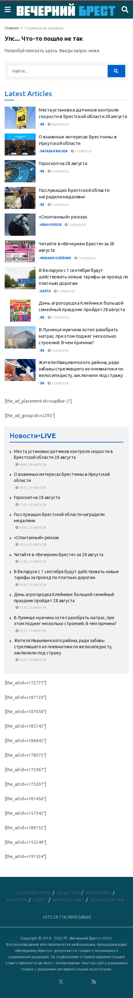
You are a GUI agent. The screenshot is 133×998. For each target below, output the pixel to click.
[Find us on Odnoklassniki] (52, 982)
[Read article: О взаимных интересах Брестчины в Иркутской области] (20, 144)
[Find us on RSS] (94, 982)
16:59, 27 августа (32, 527)
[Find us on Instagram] (77, 982)
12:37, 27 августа (32, 630)
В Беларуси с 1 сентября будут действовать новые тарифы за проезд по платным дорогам (83, 277)
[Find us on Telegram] (69, 982)
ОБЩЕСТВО (68, 892)
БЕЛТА (45, 291)
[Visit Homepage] (66, 9)
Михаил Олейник (55, 258)
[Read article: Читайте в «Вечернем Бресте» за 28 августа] (20, 251)
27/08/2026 (83, 151)
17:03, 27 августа (32, 504)
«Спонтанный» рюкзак (63, 216)
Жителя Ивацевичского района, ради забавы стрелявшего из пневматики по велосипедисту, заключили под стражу (81, 369)
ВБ (42, 124)
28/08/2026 (60, 124)
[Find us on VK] (44, 982)
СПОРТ (40, 900)
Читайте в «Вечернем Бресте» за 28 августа (58, 554)
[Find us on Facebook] (35, 982)
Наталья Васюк (54, 151)
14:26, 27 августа (32, 584)
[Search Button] (125, 9)
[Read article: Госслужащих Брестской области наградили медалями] (20, 198)
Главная (12, 28)
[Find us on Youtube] (86, 982)
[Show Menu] (8, 9)
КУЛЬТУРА (17, 900)
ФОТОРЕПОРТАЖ (107, 900)
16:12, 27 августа (32, 544)
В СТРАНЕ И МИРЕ (34, 892)
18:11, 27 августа (32, 487)
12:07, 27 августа (32, 660)
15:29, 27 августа (32, 561)
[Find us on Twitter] (60, 982)
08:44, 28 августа (32, 464)
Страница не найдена (43, 28)
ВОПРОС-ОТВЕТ (68, 900)
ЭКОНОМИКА (98, 892)
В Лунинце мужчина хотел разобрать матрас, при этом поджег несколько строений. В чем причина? (78, 336)
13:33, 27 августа (32, 607)
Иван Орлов (51, 224)
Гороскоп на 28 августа (63, 163)
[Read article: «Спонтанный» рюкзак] (20, 225)
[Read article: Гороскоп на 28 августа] (20, 171)
